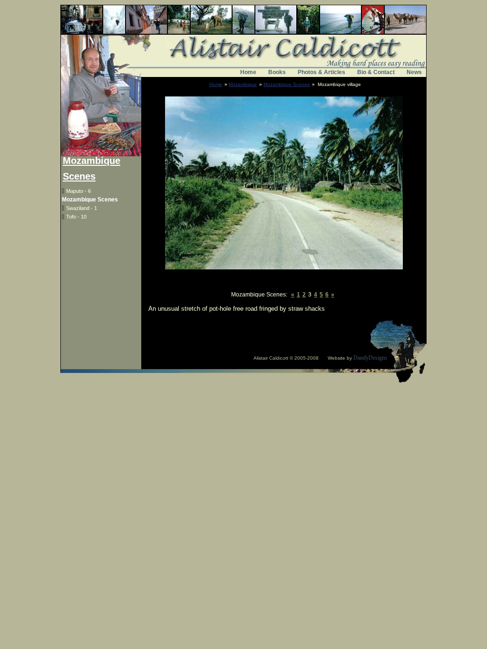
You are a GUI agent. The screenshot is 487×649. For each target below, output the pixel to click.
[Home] (243, 61)
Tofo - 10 (76, 217)
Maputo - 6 (78, 191)
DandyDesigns (370, 357)
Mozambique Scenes (286, 84)
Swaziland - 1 (81, 208)
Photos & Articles (321, 72)
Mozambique (243, 84)
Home (248, 72)
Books (277, 72)
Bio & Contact (376, 72)
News (414, 72)
